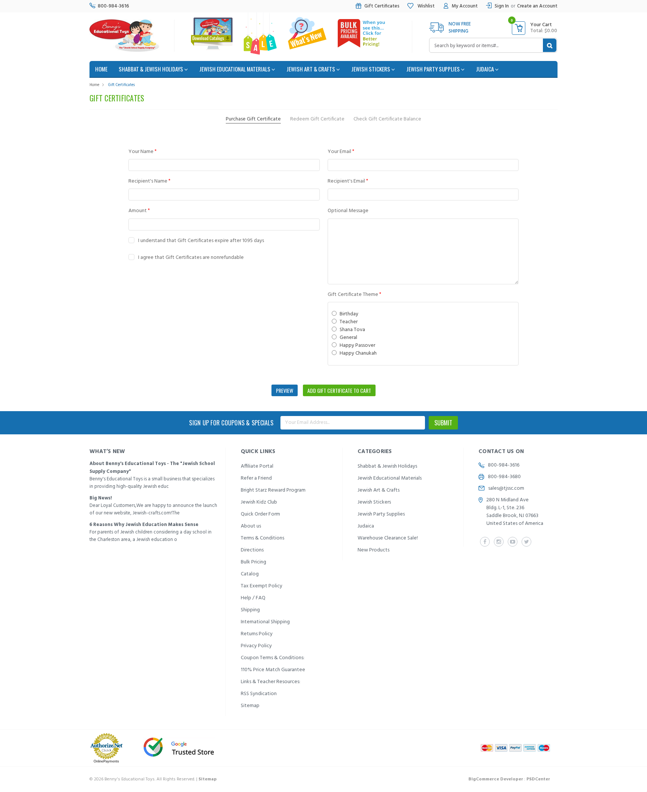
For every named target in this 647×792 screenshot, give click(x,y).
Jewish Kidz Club (259, 502)
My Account (465, 6)
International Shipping (265, 622)
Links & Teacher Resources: (270, 682)
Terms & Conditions (262, 538)
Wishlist (425, 6)
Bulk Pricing (253, 562)
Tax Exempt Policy (261, 586)
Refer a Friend (256, 478)
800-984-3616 (113, 6)
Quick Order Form (260, 514)
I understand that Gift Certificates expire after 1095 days (201, 240)
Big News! (100, 498)
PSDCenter (538, 779)
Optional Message (348, 211)
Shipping (250, 610)
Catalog (250, 574)
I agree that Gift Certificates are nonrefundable (191, 257)
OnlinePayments (106, 761)
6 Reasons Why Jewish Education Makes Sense (143, 525)
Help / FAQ (253, 598)
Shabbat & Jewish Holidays (151, 69)
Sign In (502, 6)
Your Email (341, 151)
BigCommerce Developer (495, 779)
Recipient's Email (348, 181)
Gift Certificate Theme (354, 294)
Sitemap (250, 705)
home (101, 69)
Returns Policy (257, 634)
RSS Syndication (259, 693)
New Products (373, 550)
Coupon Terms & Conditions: (272, 658)
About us (251, 526)
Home (94, 85)
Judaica (485, 69)
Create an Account (537, 6)
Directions (252, 550)
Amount (139, 211)
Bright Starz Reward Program (273, 490)
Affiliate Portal (257, 466)
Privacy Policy (256, 646)
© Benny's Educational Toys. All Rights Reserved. (153, 779)
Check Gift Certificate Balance (387, 119)
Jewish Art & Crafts (311, 69)
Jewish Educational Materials (235, 69)
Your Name (142, 151)
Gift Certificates (382, 6)
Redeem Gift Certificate (317, 119)
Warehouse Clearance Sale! (388, 538)
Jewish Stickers (371, 69)
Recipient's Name (149, 181)
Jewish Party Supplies (433, 69)
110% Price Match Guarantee (273, 670)
